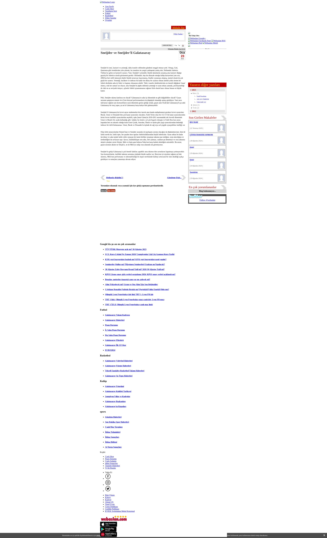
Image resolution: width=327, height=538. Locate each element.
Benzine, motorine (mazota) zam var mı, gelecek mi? (127, 279)
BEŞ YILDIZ (194, 122)
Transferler (194, 172)
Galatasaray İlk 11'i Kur (115, 345)
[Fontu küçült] (179, 45)
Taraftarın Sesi (111, 11)
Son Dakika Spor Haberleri (117, 422)
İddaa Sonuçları (112, 437)
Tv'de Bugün (110, 468)
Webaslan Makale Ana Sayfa (176, 49)
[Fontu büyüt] (175, 45)
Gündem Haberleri (113, 417)
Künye (108, 497)
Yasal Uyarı (110, 504)
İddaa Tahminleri (112, 432)
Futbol (107, 13)
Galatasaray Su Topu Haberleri (118, 376)
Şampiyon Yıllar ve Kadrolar (117, 396)
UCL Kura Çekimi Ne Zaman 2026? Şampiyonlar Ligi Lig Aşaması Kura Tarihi (139, 254)
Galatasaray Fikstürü (114, 340)
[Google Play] (108, 531)
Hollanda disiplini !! (114, 178)
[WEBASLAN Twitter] (108, 491)
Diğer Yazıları (178, 34)
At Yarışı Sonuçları (113, 447)
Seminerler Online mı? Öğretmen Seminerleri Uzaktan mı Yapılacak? (135, 264)
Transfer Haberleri (112, 466)
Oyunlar (108, 20)
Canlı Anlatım (110, 461)
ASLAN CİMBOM (203, 99)
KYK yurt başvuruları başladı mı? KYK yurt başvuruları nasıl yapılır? (135, 259)
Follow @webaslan (207, 200)
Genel (192, 147)
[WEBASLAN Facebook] (108, 478)
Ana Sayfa (109, 6)
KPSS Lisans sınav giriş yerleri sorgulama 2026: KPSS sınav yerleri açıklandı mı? (140, 274)
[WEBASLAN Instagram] (108, 485)
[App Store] (108, 526)
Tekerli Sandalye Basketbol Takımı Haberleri (124, 371)
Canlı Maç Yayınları (113, 427)
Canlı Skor (109, 9)
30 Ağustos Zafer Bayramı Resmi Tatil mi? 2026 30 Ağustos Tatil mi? (135, 269)
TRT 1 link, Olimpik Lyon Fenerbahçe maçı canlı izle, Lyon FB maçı (134, 299)
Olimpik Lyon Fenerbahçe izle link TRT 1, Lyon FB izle (129, 294)
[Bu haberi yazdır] (183, 46)
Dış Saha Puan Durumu (115, 335)
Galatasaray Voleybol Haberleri (118, 361)
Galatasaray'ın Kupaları (115, 406)
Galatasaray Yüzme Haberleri (118, 366)
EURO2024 (110, 350)
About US (109, 502)
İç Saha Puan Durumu (115, 330)
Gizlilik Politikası (112, 509)
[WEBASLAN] (107, 2)
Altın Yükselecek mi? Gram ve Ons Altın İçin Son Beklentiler (131, 284)
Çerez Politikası (111, 507)
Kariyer (108, 500)
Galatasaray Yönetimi (114, 386)
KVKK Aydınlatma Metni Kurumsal (120, 511)
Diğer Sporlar (110, 18)
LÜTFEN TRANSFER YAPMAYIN (201, 135)
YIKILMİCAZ (201, 102)
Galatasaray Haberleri (114, 320)
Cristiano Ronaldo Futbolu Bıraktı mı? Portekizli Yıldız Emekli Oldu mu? (137, 289)
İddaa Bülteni (111, 442)
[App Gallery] (108, 536)
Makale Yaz (178, 27)
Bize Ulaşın (110, 495)
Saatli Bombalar (201, 96)
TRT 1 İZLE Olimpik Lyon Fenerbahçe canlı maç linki (129, 304)
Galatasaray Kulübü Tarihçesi (118, 391)
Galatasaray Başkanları (115, 401)
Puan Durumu (111, 325)
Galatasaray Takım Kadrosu (117, 315)
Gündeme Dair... (174, 178)
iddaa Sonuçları (111, 463)
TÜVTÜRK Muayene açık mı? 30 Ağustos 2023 (125, 249)
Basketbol (109, 16)
